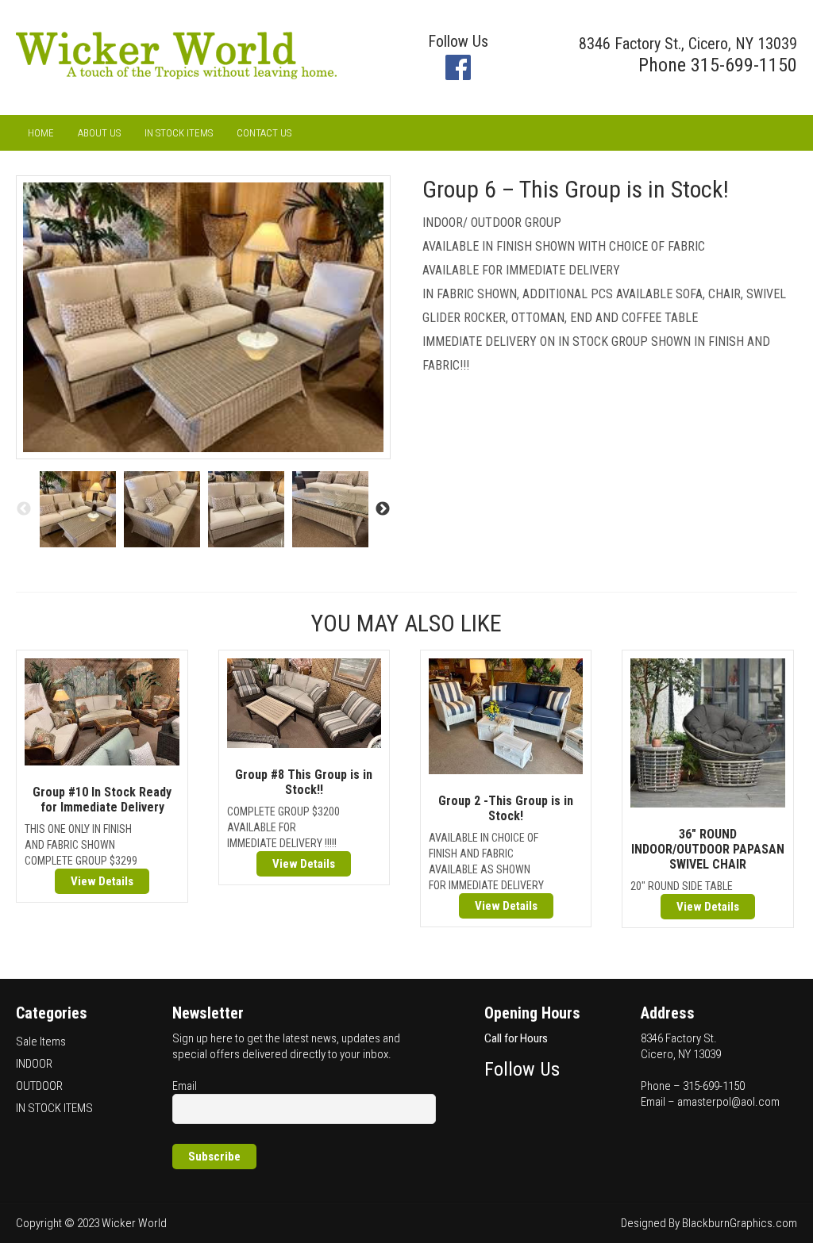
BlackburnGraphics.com (739, 1223)
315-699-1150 (744, 65)
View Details (102, 881)
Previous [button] (24, 509)
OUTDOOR (39, 1086)
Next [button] (383, 509)
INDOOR (34, 1064)
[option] (78, 509)
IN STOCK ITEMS (178, 133)
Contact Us (264, 133)
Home (41, 133)
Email (184, 1086)
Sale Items (41, 1041)
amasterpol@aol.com (728, 1102)
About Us (99, 133)
